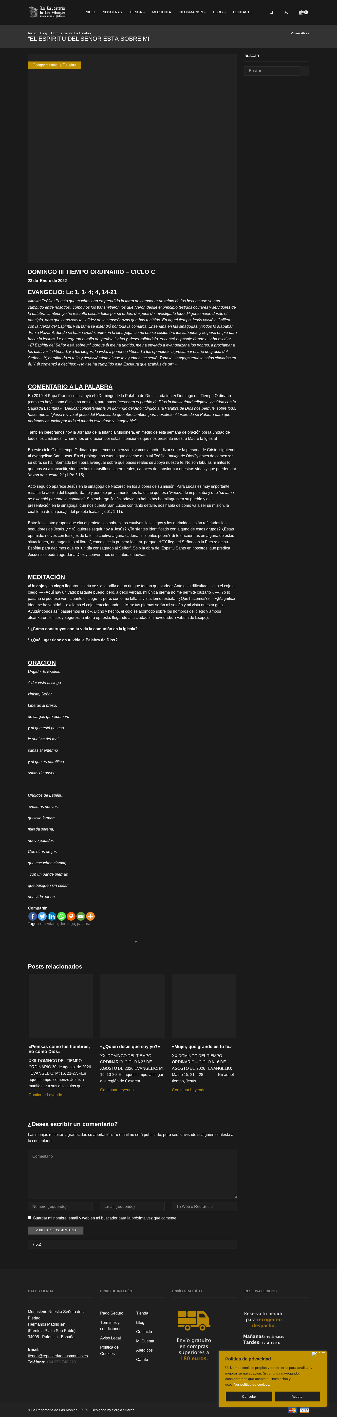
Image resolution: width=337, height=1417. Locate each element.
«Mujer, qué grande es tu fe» (202, 1046)
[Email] (80, 916)
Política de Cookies (109, 1350)
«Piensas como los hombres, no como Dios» (59, 1049)
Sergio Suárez (123, 1410)
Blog (218, 12)
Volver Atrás (300, 33)
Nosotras (112, 12)
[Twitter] (42, 916)
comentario (48, 924)
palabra (83, 924)
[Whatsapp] (61, 916)
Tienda (135, 12)
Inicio (90, 12)
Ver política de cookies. (252, 1384)
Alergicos (144, 1350)
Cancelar (249, 1396)
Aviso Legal (110, 1338)
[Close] (318, 1354)
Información (190, 12)
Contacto (242, 12)
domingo (67, 924)
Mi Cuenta (145, 1341)
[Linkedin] (52, 916)
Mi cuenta (161, 12)
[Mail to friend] (130, 942)
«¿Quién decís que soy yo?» (130, 1046)
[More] (90, 916)
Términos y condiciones (110, 1325)
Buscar (304, 71)
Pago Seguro (111, 1313)
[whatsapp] (135, 942)
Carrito (142, 1359)
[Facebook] (32, 916)
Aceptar (298, 1396)
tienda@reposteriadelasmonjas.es (58, 1356)
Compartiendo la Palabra (71, 33)
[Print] (71, 916)
